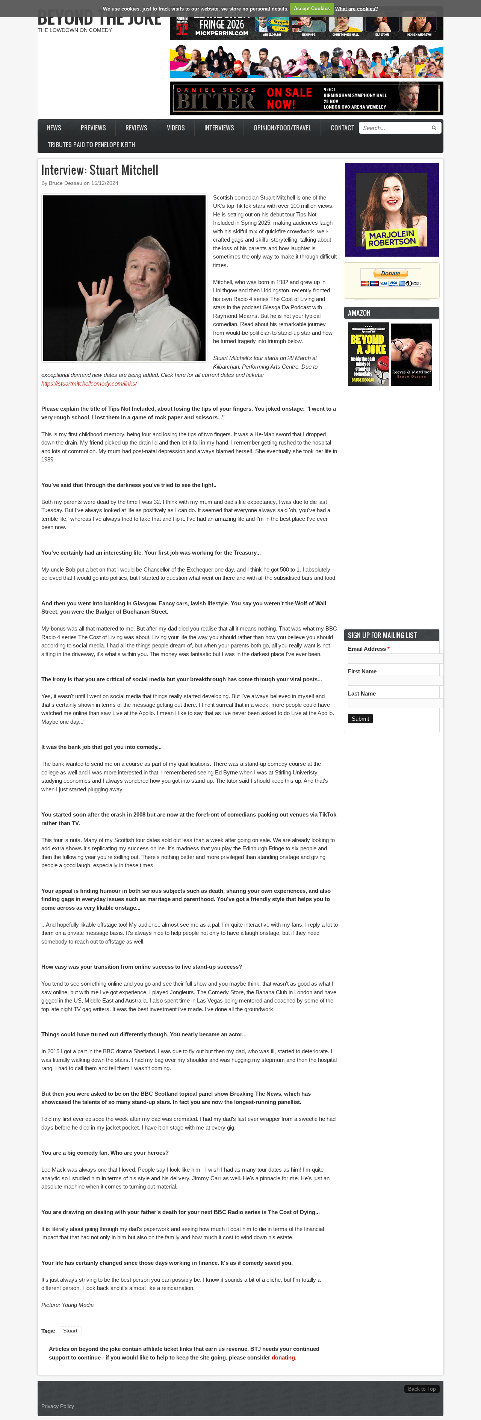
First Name (362, 671)
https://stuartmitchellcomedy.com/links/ (89, 383)
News (54, 127)
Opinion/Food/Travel (282, 127)
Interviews (219, 127)
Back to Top (422, 1389)
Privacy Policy (57, 1406)
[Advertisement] (392, 510)
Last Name (362, 693)
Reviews (136, 127)
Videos (176, 127)
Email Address (369, 649)
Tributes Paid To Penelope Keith (91, 144)
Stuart (70, 1331)
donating (283, 1357)
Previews (93, 127)
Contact (342, 127)
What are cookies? (356, 8)
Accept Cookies (312, 8)
